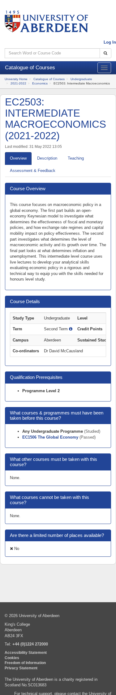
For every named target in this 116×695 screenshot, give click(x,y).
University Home (16, 79)
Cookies (12, 658)
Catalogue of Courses (49, 79)
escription (47, 158)
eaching (76, 158)
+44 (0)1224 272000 (30, 644)
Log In (110, 42)
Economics (40, 83)
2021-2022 (18, 83)
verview (18, 158)
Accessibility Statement (26, 652)
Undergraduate (81, 79)
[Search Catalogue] (105, 53)
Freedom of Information (25, 663)
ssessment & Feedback (32, 170)
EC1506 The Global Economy (50, 437)
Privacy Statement (21, 668)
